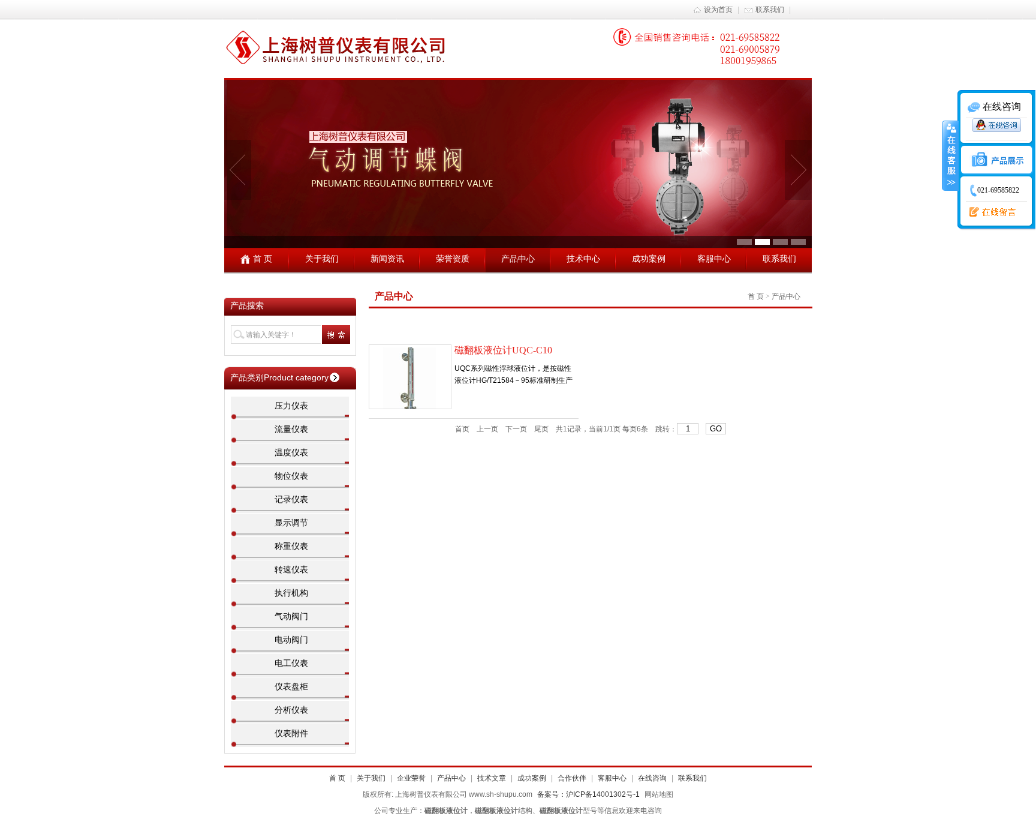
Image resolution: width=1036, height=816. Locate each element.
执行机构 (291, 593)
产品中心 (518, 258)
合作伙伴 (572, 778)
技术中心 (583, 258)
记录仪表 (291, 499)
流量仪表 (291, 429)
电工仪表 (291, 663)
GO (716, 428)
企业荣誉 (411, 778)
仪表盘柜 (291, 686)
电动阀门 (291, 639)
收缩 (950, 155)
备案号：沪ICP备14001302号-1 (588, 794)
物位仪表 (291, 476)
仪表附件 (291, 733)
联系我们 (769, 9)
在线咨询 (652, 778)
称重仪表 (291, 546)
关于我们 (322, 258)
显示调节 (291, 522)
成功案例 (648, 258)
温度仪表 (291, 452)
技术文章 (491, 778)
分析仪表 (291, 710)
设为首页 (718, 9)
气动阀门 (291, 616)
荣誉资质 (452, 258)
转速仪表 (291, 569)
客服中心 (714, 258)
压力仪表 (291, 405)
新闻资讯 (387, 258)
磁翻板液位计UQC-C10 (503, 350)
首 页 (262, 258)
